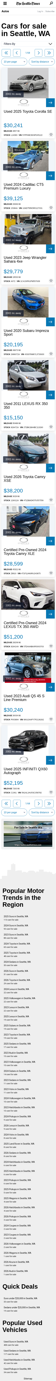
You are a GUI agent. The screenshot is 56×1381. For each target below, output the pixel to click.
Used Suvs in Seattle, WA (16, 1343)
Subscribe (49, 11)
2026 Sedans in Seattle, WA (17, 1154)
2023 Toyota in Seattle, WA (17, 1036)
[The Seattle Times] (28, 3)
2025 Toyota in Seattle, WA (17, 954)
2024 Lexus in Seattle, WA (16, 991)
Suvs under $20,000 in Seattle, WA (20, 1300)
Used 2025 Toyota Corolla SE (28, 111)
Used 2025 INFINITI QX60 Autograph (25, 771)
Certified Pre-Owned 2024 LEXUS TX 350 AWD (25, 625)
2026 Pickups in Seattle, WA (17, 1218)
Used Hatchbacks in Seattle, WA (19, 1361)
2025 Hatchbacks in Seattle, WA (19, 1173)
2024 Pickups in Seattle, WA (17, 1118)
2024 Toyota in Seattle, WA (17, 945)
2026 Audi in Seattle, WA (16, 1273)
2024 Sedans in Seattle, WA (17, 963)
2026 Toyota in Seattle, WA (17, 982)
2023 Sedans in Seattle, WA (17, 1082)
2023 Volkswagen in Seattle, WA (19, 1063)
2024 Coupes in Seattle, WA (17, 1227)
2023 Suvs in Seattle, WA (16, 936)
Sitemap (28, 1378)
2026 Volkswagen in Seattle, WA (19, 1245)
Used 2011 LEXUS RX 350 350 (26, 405)
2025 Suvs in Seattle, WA (16, 918)
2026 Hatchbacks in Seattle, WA (19, 1209)
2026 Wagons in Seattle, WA (17, 1254)
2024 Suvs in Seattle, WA (16, 927)
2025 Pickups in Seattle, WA (17, 1191)
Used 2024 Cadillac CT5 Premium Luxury (24, 186)
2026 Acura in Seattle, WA (16, 1264)
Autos (5, 11)
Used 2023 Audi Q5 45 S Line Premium (24, 698)
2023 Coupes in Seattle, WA (17, 1236)
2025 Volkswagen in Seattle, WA (19, 1000)
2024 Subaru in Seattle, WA (17, 1073)
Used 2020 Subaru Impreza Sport (26, 332)
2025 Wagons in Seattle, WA (17, 1200)
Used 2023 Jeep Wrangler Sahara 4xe (25, 259)
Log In (40, 11)
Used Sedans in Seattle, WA (17, 1352)
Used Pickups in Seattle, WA (17, 1370)
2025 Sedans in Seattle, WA (17, 1045)
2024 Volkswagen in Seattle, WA (19, 1100)
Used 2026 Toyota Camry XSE (24, 478)
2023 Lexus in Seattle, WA (16, 1009)
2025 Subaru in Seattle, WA (17, 1027)
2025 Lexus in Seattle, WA (16, 1018)
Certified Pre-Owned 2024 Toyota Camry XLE (25, 552)
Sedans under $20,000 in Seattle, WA (22, 1309)
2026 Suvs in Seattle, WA (16, 973)
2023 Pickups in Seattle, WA (17, 1182)
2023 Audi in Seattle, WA (16, 1054)
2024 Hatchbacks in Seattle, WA (19, 1164)
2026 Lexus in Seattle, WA (16, 1127)
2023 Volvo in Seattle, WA (16, 1091)
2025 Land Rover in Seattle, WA (19, 1145)
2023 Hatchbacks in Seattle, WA (19, 1109)
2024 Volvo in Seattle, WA (16, 1136)
